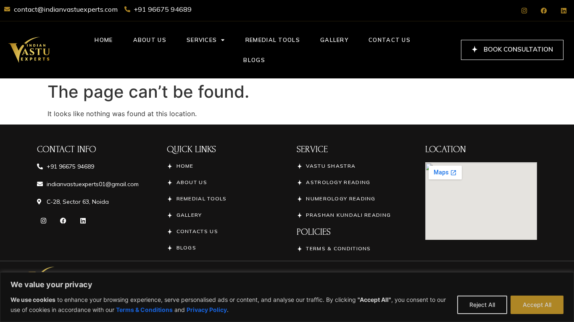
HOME (104, 39)
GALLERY (334, 39)
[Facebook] (543, 10)
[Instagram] (524, 10)
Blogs (254, 60)
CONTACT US (390, 39)
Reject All (482, 304)
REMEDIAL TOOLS (272, 39)
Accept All (537, 304)
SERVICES (202, 39)
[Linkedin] (563, 10)
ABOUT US (149, 39)
